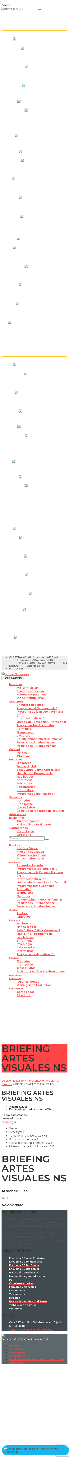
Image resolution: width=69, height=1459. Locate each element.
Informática (25, 790)
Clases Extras (26, 807)
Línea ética (16, 1362)
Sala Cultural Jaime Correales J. (38, 769)
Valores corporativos (31, 694)
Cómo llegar (25, 831)
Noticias (14, 1345)
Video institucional (30, 698)
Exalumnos (17, 817)
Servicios (15, 797)
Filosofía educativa (30, 691)
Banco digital (26, 766)
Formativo (24, 728)
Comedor (23, 800)
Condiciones (17, 1355)
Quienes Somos (28, 821)
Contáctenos (18, 828)
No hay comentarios (14, 1115)
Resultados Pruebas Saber (35, 742)
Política (22, 752)
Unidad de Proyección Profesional (41, 722)
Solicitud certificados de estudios (41, 811)
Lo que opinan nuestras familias (39, 739)
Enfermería (25, 780)
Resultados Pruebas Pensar (36, 746)
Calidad (14, 749)
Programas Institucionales (35, 725)
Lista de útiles (35, 665)
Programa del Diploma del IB (35, 660)
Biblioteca (24, 763)
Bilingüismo (25, 732)
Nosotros (15, 684)
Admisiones (17, 814)
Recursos (15, 759)
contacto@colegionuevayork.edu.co (31, 1329)
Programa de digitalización (36, 793)
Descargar (9, 1122)
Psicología (24, 783)
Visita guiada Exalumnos (34, 824)
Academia (16, 701)
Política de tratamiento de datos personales (36, 1359)
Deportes (23, 735)
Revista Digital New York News (36, 662)
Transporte (25, 804)
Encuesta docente (30, 705)
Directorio (24, 834)
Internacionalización (31, 718)
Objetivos (23, 756)
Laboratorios (26, 787)
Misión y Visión (27, 687)
